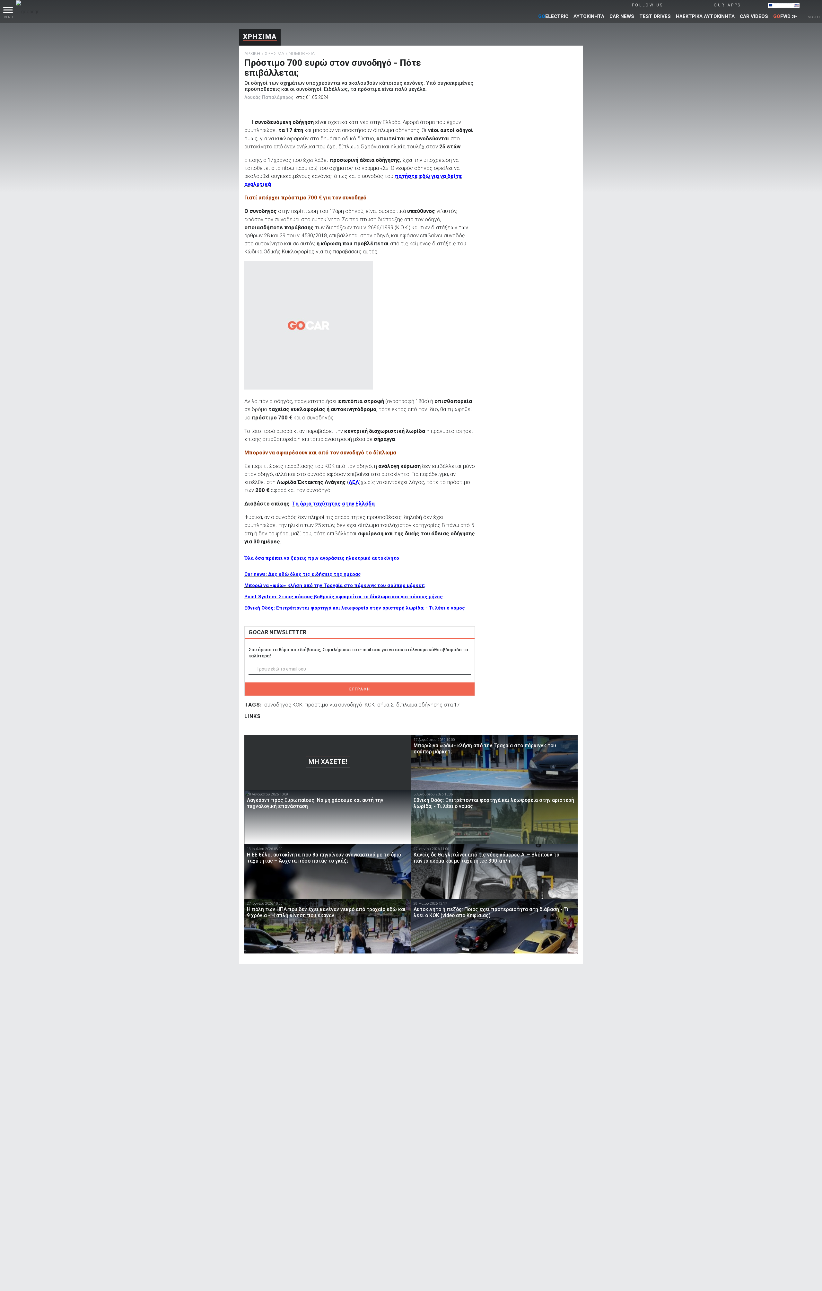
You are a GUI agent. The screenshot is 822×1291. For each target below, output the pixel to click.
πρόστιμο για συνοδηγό (333, 704)
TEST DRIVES (655, 16)
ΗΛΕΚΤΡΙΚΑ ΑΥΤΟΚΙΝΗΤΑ (705, 16)
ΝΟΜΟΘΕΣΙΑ (302, 54)
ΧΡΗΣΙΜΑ (260, 36)
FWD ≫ (785, 16)
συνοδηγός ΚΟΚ (283, 704)
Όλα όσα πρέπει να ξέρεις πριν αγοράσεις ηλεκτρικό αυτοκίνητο (321, 558)
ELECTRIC (553, 16)
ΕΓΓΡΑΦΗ (359, 689)
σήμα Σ (385, 704)
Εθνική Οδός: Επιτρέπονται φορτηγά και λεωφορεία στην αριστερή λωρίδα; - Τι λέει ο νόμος (354, 608)
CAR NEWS (621, 16)
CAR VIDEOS (754, 16)
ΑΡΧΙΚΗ (252, 54)
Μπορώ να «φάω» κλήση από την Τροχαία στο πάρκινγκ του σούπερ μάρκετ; (334, 585)
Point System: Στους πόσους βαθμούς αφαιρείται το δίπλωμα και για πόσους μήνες (343, 597)
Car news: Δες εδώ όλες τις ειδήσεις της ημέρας (302, 574)
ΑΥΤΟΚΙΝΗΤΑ (588, 16)
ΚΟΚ (370, 704)
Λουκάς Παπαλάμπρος (268, 97)
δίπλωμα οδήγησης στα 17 (428, 704)
